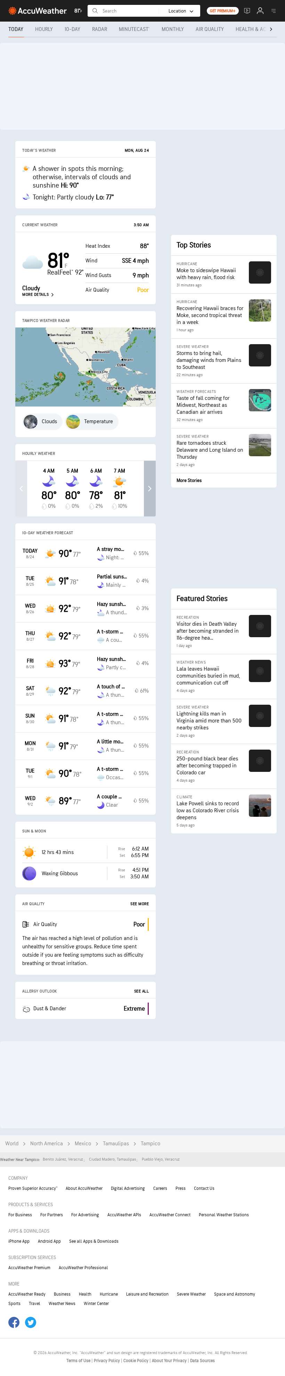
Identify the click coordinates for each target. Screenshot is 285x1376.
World (11, 1143)
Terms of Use (78, 1360)
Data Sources (202, 1360)
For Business (20, 1215)
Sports (14, 1303)
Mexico (83, 1143)
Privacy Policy (107, 1360)
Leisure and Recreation (147, 1294)
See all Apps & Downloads (94, 1241)
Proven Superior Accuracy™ (32, 1188)
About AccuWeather (84, 1188)
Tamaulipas (116, 1143)
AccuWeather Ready (27, 1294)
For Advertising (85, 1215)
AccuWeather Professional (83, 1268)
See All (141, 991)
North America (46, 1143)
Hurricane (109, 1294)
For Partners (51, 1215)
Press (181, 1188)
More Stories (189, 480)
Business (62, 1294)
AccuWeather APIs (124, 1215)
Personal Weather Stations (224, 1215)
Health (85, 1294)
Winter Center (96, 1303)
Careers (160, 1188)
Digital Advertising (128, 1188)
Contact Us (204, 1188)
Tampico (150, 1143)
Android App (49, 1241)
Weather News (62, 1303)
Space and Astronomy (234, 1294)
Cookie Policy (136, 1360)
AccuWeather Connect (169, 1215)
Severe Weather (191, 1294)
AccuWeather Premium (29, 1268)
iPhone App (19, 1241)
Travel (34, 1303)
